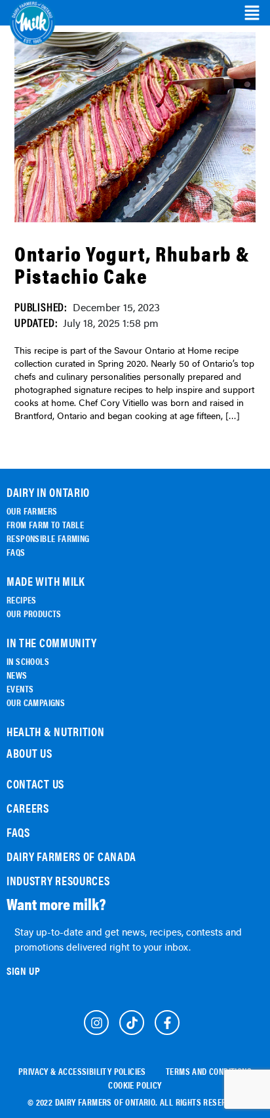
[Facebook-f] (167, 1022)
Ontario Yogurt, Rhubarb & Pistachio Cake (132, 264)
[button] (252, 13)
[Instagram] (96, 1022)
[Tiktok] (131, 1022)
